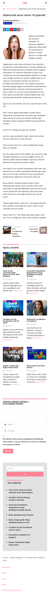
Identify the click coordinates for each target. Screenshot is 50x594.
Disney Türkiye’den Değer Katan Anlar (11, 367)
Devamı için (17, 291)
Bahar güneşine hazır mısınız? (21, 515)
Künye (4, 584)
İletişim (4, 579)
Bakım (5, 301)
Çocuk (14, 301)
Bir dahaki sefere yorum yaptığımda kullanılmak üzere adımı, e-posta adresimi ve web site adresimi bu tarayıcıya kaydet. (24, 442)
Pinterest (11, 29)
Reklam (4, 573)
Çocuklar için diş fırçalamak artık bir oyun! (11, 321)
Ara (25, 474)
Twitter (8, 29)
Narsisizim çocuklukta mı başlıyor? (36, 320)
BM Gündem (12, 9)
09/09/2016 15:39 (21, 23)
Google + (18, 29)
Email (22, 29)
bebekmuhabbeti (11, 20)
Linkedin (15, 29)
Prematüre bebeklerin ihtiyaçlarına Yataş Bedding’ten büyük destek (36, 273)
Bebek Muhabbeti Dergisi (11, 590)
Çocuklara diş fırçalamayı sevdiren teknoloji (19, 498)
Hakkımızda (6, 567)
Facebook (4, 29)
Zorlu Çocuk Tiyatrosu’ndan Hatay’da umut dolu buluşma (11, 273)
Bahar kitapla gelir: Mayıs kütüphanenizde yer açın (19, 521)
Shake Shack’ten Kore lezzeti (36, 367)
